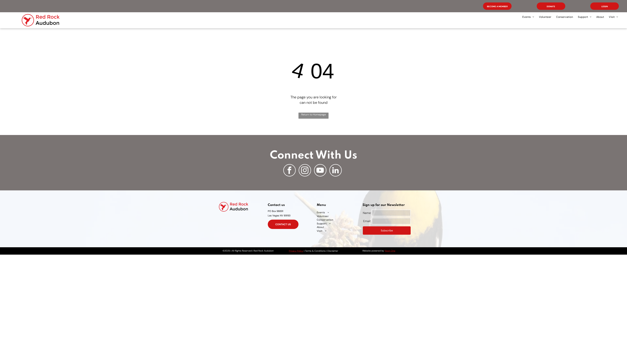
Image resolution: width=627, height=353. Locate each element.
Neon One (390, 250)
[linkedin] (335, 170)
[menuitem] (528, 17)
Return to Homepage (313, 114)
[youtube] (320, 170)
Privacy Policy (296, 250)
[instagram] (305, 170)
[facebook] (289, 170)
